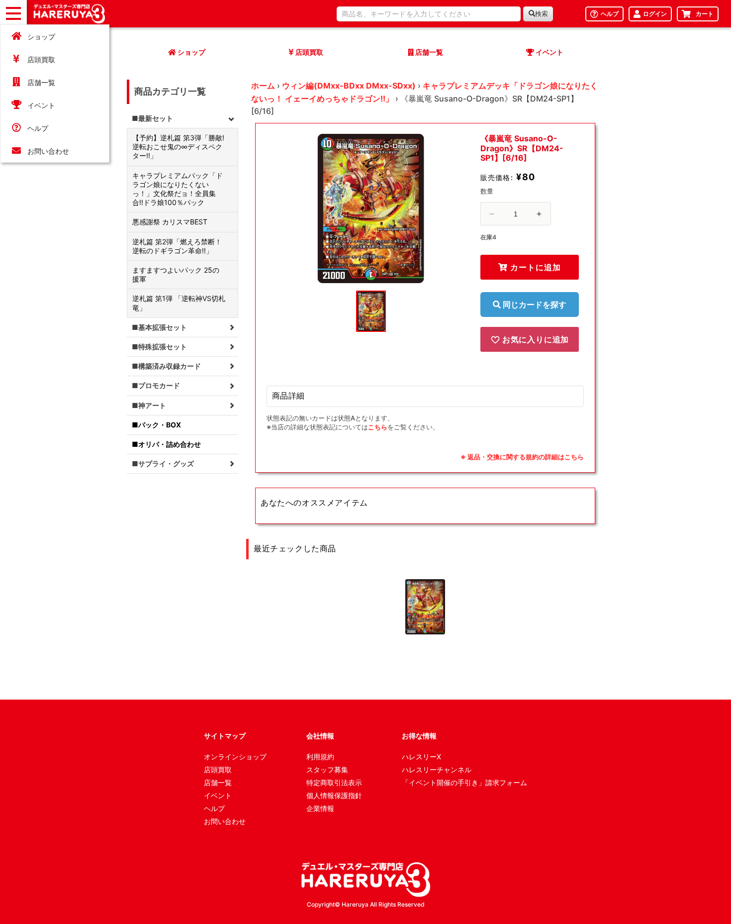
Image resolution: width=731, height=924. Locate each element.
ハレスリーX (421, 756)
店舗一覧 (41, 82)
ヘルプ (37, 128)
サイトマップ (225, 735)
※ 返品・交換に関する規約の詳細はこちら (522, 457)
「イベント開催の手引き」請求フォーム (464, 782)
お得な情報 (419, 735)
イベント (41, 105)
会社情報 (320, 735)
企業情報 (320, 808)
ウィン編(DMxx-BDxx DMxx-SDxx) (349, 86)
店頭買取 (41, 59)
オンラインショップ (235, 756)
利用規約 (320, 756)
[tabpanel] (371, 208)
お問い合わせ (48, 151)
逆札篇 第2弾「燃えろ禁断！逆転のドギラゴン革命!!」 (177, 246)
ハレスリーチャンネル (436, 769)
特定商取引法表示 (334, 782)
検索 (541, 13)
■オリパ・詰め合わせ (166, 444)
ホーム (263, 86)
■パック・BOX (156, 424)
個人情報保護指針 (334, 795)
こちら (377, 427)
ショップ (41, 36)
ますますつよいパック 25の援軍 (175, 274)
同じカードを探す (533, 304)
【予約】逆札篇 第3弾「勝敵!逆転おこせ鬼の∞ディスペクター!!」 (178, 146)
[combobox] (429, 13)
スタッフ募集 (327, 769)
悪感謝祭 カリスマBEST (169, 221)
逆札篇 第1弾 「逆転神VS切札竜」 (178, 302)
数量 (487, 191)
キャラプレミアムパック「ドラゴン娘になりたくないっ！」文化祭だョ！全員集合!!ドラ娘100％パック (177, 189)
